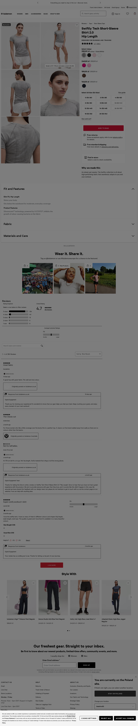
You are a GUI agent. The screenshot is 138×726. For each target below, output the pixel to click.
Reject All (106, 718)
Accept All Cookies (125, 718)
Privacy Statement (10, 718)
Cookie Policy (71, 716)
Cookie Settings (88, 718)
